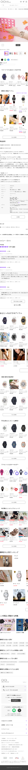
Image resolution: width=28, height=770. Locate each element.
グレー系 (15, 642)
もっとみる (14, 137)
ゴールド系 (22, 645)
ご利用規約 (3, 738)
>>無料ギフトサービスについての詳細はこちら (10, 181)
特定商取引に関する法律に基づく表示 (15, 744)
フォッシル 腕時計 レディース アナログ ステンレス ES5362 (19, 363)
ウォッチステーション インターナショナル (9, 661)
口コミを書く (18, 304)
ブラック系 (9, 642)
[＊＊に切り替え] (4, 105)
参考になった (3, 281)
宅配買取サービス (4, 753)
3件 (13, 247)
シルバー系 (15, 645)
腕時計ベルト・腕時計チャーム (6, 672)
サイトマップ (20, 751)
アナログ (21, 208)
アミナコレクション (10, 664)
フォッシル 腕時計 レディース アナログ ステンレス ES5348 (5, 363)
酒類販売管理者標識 (15, 746)
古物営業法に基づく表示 (5, 746)
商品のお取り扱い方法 (14, 202)
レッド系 (2, 645)
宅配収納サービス (13, 753)
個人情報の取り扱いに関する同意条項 (8, 740)
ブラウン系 (22, 642)
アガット (2, 664)
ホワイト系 (3, 642)
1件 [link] (25, 131)
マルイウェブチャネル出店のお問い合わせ (9, 751)
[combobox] (14, 5)
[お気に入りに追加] (7, 73)
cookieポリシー (4, 744)
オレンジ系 (9, 645)
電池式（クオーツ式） (14, 208)
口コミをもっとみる (18, 301)
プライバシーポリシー (11, 738)
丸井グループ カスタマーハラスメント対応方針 (10, 742)
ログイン (24, 682)
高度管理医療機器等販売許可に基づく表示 (9, 749)
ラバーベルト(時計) (21, 653)
